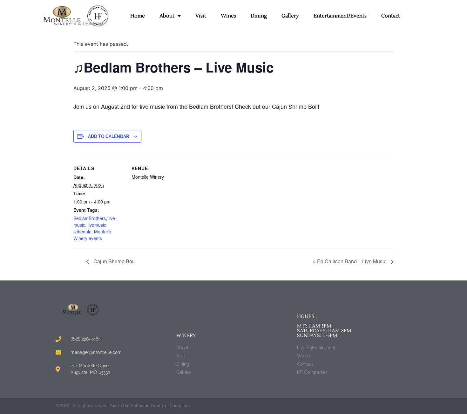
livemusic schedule (89, 228)
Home (137, 16)
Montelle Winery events (92, 234)
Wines (228, 16)
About (166, 16)
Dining (259, 16)
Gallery (290, 16)
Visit (200, 16)
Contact (390, 16)
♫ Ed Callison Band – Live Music (350, 261)
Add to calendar (108, 136)
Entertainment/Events (340, 16)
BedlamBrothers (89, 218)
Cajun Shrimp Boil (113, 261)
